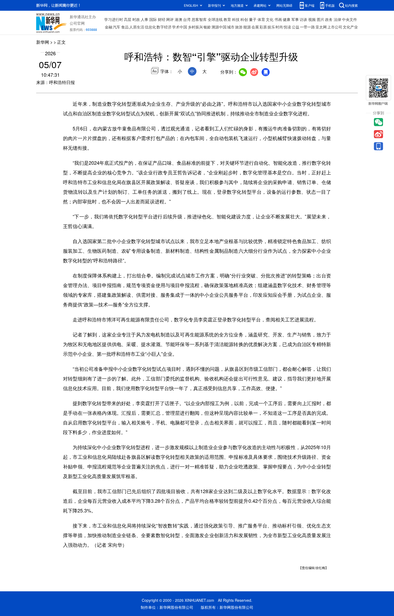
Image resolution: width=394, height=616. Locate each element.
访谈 (303, 19)
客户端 (309, 5)
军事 (295, 19)
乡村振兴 (195, 27)
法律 (337, 19)
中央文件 (349, 19)
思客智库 (199, 19)
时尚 (279, 27)
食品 (125, 27)
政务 (329, 19)
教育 (227, 19)
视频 (312, 19)
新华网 (42, 42)
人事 (144, 19)
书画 (278, 19)
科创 (244, 19)
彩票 (263, 27)
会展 (255, 27)
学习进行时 (113, 19)
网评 (170, 19)
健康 (286, 19)
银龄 (207, 27)
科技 (236, 19)
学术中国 (179, 27)
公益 (295, 27)
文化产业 (350, 27)
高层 (127, 19)
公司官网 (77, 23)
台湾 (187, 19)
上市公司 (334, 27)
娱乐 (271, 27)
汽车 (116, 27)
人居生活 (136, 27)
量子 (253, 19)
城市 (231, 27)
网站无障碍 (284, 5)
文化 (269, 19)
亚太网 (321, 27)
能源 (247, 27)
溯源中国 (218, 27)
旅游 (239, 27)
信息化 (150, 27)
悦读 (287, 27)
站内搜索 (351, 5)
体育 (261, 19)
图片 (320, 19)
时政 (136, 19)
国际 (153, 19)
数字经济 (164, 27)
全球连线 (215, 19)
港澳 (178, 19)
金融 (108, 27)
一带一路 (307, 27)
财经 (161, 19)
